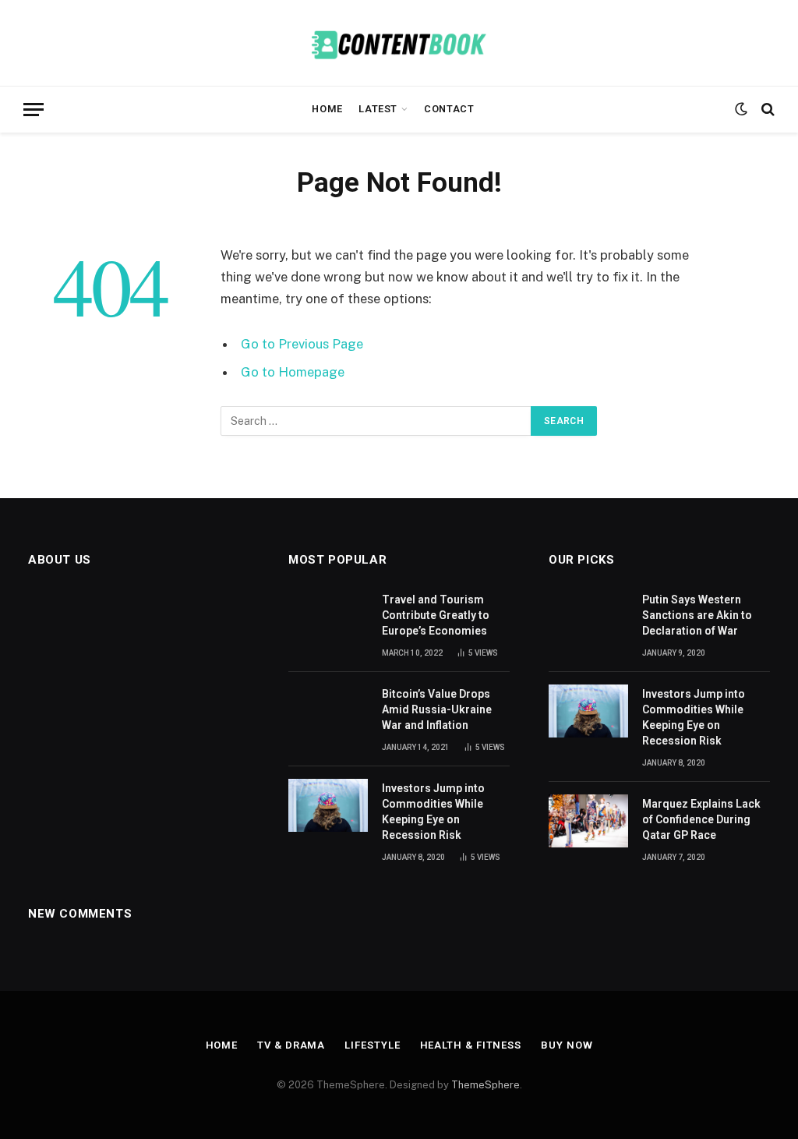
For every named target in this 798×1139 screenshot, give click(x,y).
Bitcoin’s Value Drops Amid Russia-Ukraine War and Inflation (437, 709)
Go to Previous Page (302, 344)
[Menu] (33, 109)
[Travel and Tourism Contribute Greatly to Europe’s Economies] (328, 616)
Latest (377, 109)
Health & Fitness (471, 1045)
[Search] (766, 109)
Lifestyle (372, 1045)
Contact (449, 109)
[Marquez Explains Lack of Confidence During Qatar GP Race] (588, 820)
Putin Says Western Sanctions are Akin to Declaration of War (697, 615)
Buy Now (566, 1045)
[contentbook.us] (399, 43)
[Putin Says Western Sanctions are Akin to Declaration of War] (588, 616)
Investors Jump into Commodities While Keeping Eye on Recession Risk (433, 811)
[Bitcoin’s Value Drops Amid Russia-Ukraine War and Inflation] (328, 711)
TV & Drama (291, 1045)
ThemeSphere (485, 1085)
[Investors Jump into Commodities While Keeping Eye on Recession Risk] (328, 805)
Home (327, 109)
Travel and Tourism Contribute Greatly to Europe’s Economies (435, 615)
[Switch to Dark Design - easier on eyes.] (741, 109)
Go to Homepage (292, 372)
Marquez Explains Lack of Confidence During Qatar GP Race (701, 819)
